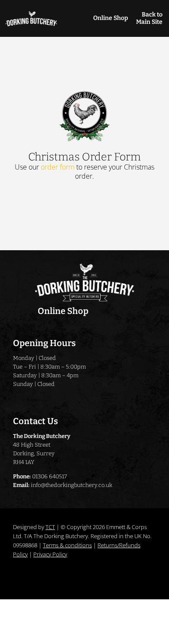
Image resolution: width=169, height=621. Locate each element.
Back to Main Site (149, 18)
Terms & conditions (67, 545)
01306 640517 (49, 476)
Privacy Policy (50, 554)
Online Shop (110, 18)
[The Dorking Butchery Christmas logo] (85, 92)
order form (58, 167)
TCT (50, 527)
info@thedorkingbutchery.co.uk (71, 485)
